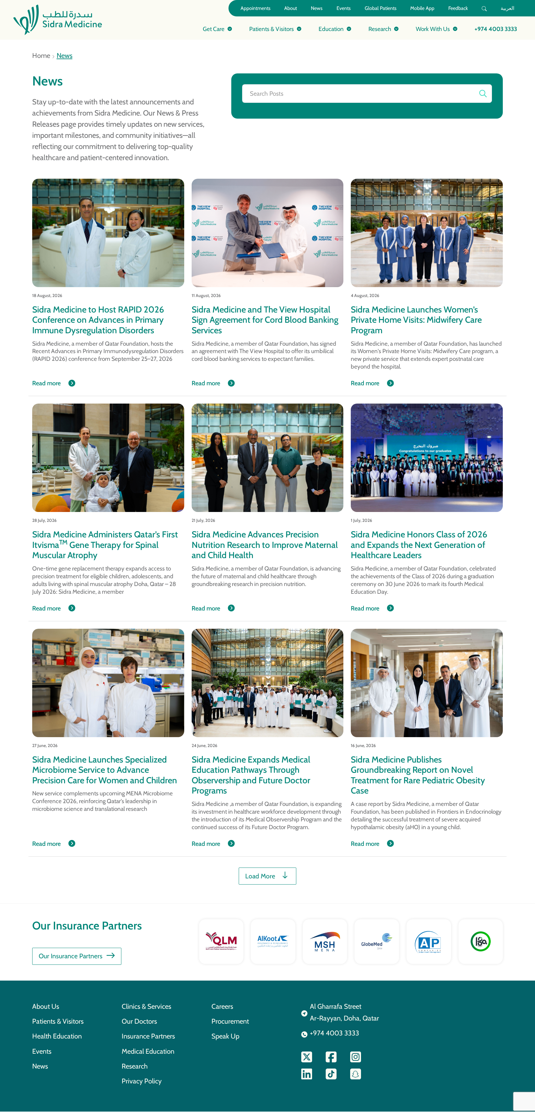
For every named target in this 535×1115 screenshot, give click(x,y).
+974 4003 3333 (496, 29)
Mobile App (422, 8)
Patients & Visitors (58, 1021)
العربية (507, 8)
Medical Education (148, 1051)
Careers (222, 1006)
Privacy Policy (142, 1081)
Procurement (230, 1021)
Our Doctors (139, 1021)
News (317, 8)
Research (135, 1066)
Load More (260, 876)
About (290, 8)
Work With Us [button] (433, 29)
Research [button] (379, 29)
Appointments (256, 8)
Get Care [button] (213, 29)
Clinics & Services (146, 1006)
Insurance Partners (148, 1036)
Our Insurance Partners (70, 956)
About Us (45, 1006)
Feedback (458, 8)
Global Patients (381, 8)
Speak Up (225, 1036)
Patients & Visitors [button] (271, 29)
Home (41, 55)
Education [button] (331, 29)
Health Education (57, 1036)
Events (344, 8)
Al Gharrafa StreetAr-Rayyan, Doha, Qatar (344, 1012)
